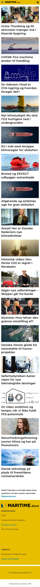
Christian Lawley (9, 525)
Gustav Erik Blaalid (10, 559)
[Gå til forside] (18, 2)
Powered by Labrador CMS (20, 584)
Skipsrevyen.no (8, 496)
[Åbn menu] (37, 2)
